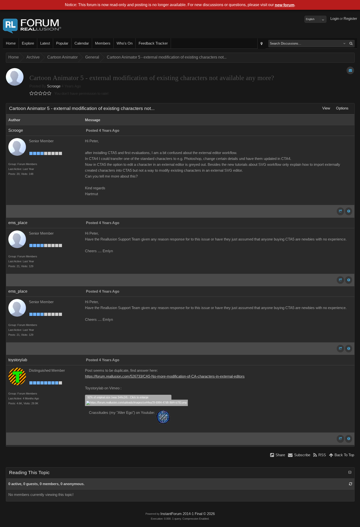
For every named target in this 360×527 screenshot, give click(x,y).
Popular (62, 43)
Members (102, 43)
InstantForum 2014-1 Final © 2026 (187, 514)
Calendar (81, 43)
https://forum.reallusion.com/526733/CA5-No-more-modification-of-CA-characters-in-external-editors (165, 376)
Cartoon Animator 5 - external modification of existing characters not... (167, 57)
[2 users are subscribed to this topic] (350, 70)
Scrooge (53, 86)
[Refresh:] (350, 484)
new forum (284, 5)
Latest (45, 43)
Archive (33, 57)
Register (350, 19)
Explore (28, 43)
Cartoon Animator (62, 57)
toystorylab (17, 360)
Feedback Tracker (153, 43)
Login (334, 19)
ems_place (17, 223)
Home (11, 43)
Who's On (124, 43)
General (92, 57)
